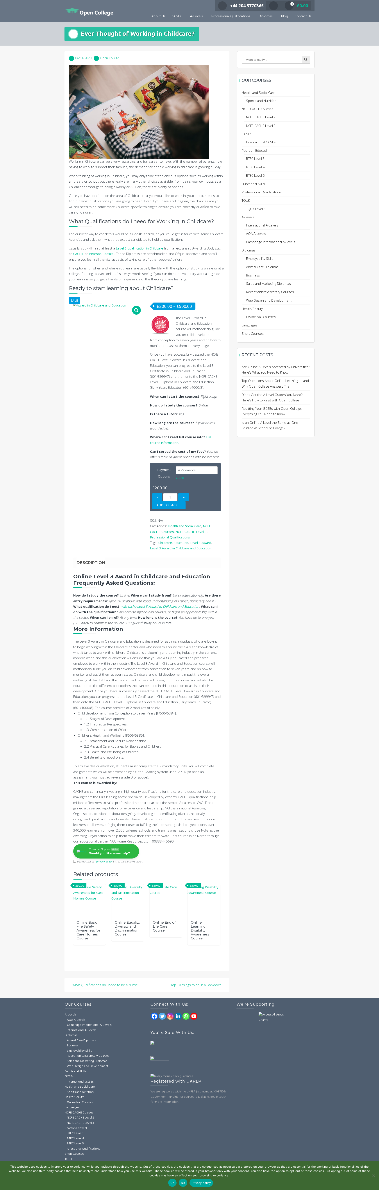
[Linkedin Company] (178, 1016)
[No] (373, 1175)
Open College (109, 58)
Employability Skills (259, 258)
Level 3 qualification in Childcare (139, 248)
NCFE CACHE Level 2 (261, 117)
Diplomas (265, 16)
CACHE (78, 253)
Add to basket (169, 505)
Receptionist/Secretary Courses (270, 292)
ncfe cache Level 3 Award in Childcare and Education (159, 606)
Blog (284, 16)
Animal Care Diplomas (262, 267)
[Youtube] (193, 1016)
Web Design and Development (268, 300)
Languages (249, 325)
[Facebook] (154, 1016)
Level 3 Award (200, 542)
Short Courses (253, 333)
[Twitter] (162, 1016)
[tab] (91, 563)
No (183, 1183)
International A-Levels (262, 225)
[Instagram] (170, 1016)
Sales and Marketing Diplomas (268, 283)
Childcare (165, 542)
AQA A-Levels (256, 233)
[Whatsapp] (186, 1016)
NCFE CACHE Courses (258, 109)
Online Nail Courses (261, 317)
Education (180, 542)
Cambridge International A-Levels (270, 242)
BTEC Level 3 (255, 158)
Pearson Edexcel (101, 253)
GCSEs (176, 16)
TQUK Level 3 (256, 209)
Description (91, 562)
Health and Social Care (184, 526)
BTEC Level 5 (255, 175)
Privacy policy (201, 1183)
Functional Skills (253, 184)
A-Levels (196, 16)
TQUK (246, 200)
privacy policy (104, 861)
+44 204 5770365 (247, 5)
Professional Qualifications (230, 16)
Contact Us (303, 16)
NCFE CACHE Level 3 (191, 531)
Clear (180, 478)
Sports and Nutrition (261, 100)
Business (253, 275)
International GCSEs (261, 142)
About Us (158, 16)
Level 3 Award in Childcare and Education (180, 548)
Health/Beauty (252, 308)
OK (172, 1183)
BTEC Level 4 (255, 167)
